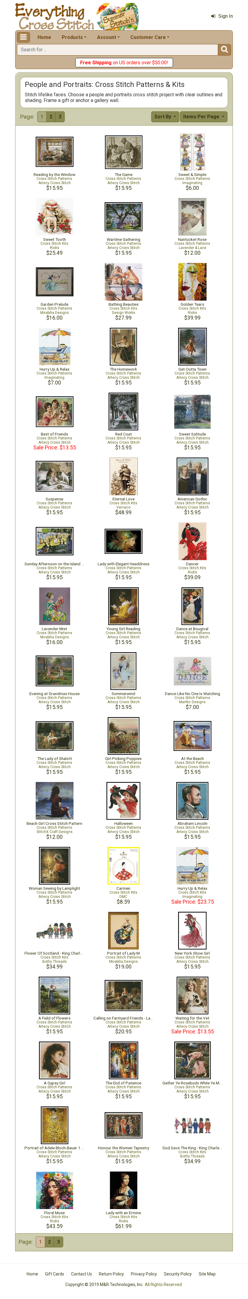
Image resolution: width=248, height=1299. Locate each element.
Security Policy (178, 1274)
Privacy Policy (144, 1274)
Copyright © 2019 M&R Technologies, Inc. (104, 1284)
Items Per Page (201, 117)
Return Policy (111, 1274)
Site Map (207, 1274)
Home (44, 37)
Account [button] (106, 37)
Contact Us (81, 1274)
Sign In (225, 16)
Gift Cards (54, 1274)
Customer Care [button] (148, 37)
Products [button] (72, 37)
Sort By (163, 117)
